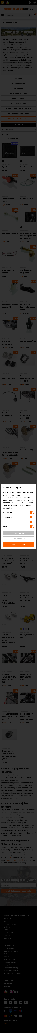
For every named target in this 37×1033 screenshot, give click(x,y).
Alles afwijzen (18, 533)
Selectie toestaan (18, 539)
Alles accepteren (18, 544)
